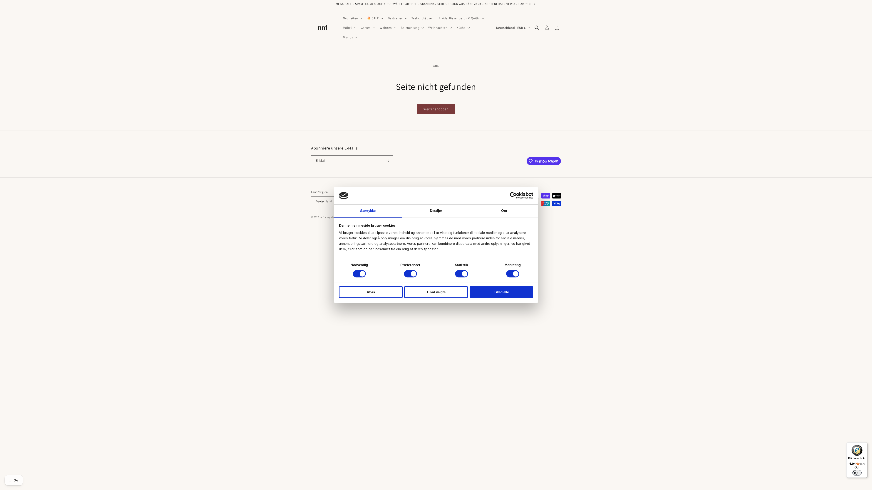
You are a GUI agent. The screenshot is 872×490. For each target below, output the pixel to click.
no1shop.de (327, 217)
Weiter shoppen (436, 109)
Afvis (371, 292)
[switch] (410, 273)
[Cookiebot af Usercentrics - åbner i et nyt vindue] (513, 195)
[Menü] (864, 445)
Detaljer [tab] (436, 211)
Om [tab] (504, 211)
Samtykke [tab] (368, 211)
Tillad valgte (436, 292)
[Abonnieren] (388, 160)
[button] (352, 18)
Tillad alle (501, 292)
